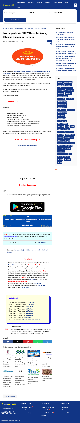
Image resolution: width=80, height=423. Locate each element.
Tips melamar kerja (63, 154)
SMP (66, 2)
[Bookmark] (51, 43)
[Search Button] (75, 5)
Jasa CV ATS (45, 410)
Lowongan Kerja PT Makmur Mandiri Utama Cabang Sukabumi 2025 (20, 380)
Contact (23, 410)
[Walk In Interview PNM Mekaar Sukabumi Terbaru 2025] (34, 372)
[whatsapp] (37, 341)
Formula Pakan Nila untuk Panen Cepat (47, 378)
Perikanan (60, 140)
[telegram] (47, 341)
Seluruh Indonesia (62, 143)
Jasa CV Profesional (47, 413)
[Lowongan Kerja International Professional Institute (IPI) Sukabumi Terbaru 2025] (8, 372)
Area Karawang (62, 101)
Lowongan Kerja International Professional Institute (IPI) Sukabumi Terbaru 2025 (65, 58)
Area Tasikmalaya (62, 123)
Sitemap (43, 415)
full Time (60, 132)
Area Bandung (68, 82)
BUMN (59, 129)
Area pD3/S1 (70, 110)
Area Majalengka (62, 104)
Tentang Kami (65, 407)
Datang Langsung (57, 2)
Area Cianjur (31, 2)
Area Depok (61, 93)
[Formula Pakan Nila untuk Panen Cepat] (47, 372)
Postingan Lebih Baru (9, 396)
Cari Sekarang (16, 20)
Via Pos (60, 162)
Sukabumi (60, 148)
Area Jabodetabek (62, 96)
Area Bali (60, 82)
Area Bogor (69, 85)
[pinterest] (28, 341)
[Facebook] (3, 412)
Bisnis (67, 126)
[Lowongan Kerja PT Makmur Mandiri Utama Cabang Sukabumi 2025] (20, 372)
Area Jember (69, 99)
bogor (72, 126)
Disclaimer (64, 410)
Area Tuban (61, 126)
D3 (63, 129)
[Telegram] (14, 412)
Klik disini (29, 307)
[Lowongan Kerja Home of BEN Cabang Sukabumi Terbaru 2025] (8, 353)
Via (70, 154)
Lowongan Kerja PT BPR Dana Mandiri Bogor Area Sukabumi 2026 (20, 362)
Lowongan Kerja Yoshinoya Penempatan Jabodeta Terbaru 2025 (47, 362)
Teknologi (67, 148)
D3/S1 (18, 7)
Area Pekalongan (62, 112)
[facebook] (8, 341)
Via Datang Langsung (63, 156)
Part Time (60, 137)
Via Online (47, 2)
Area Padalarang (62, 107)
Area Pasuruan (61, 110)
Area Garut (68, 93)
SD (69, 140)
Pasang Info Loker (27, 407)
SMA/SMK (60, 145)
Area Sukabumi (21, 2)
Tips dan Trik (61, 151)
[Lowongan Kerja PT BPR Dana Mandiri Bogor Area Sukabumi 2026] (20, 353)
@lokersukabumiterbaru (31, 320)
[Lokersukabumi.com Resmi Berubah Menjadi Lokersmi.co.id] (34, 353)
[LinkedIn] (10, 412)
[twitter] (18, 341)
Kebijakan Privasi (66, 413)
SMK (66, 145)
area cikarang (61, 90)
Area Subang (61, 115)
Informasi (70, 132)
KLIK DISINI (42, 243)
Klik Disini (32, 279)
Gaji (65, 132)
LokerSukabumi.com (14, 265)
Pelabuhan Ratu (69, 137)
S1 (65, 140)
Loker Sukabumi (15, 420)
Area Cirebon (70, 90)
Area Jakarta (61, 99)
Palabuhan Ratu (70, 134)
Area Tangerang (62, 121)
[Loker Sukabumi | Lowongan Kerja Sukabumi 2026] (8, 5)
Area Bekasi (61, 85)
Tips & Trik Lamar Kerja (47, 407)
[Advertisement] (27, 160)
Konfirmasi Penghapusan (28, 413)
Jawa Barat (61, 134)
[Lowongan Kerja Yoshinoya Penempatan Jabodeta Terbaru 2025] (47, 353)
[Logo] (10, 404)
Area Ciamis (61, 88)
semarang (71, 143)
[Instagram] (6, 412)
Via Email (39, 2)
